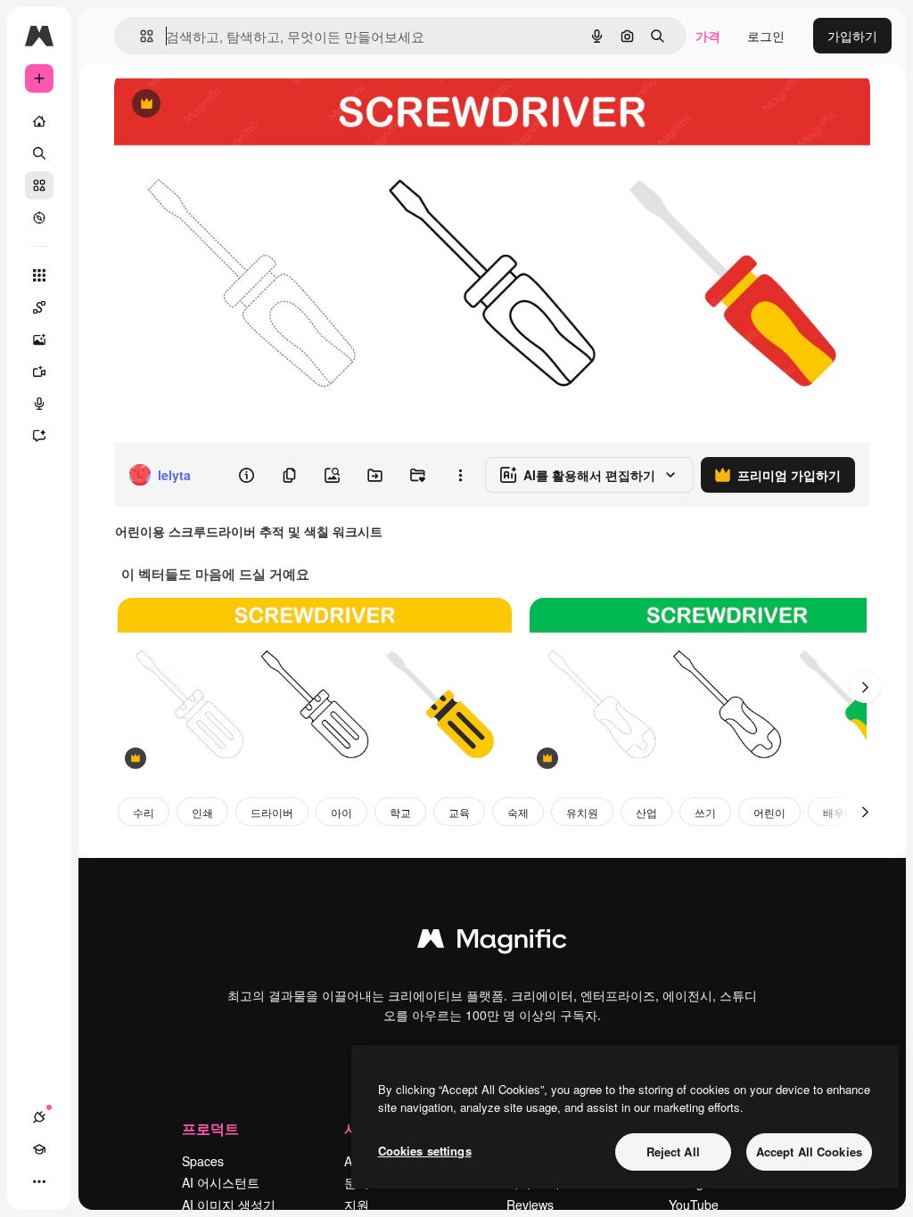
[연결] (39, 1117)
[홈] (39, 121)
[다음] (865, 687)
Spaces (203, 1161)
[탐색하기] (39, 217)
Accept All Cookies (809, 1151)
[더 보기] (39, 1181)
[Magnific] (492, 942)
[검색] (39, 153)
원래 (216, 104)
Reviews (530, 1204)
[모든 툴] (39, 275)
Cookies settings (425, 1150)
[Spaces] (39, 307)
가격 (707, 36)
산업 (646, 812)
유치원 (582, 812)
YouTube (694, 1204)
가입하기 (852, 36)
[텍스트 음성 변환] (39, 403)
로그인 (766, 36)
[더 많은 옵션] (460, 475)
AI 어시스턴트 (220, 1182)
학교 (400, 812)
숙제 (518, 812)
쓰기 (705, 812)
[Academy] (39, 1149)
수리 (143, 812)
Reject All (673, 1151)
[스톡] (39, 185)
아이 (341, 812)
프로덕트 (210, 1128)
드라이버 (272, 812)
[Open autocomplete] (139, 36)
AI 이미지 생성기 (229, 1204)
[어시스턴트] (39, 435)
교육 (459, 812)
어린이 (769, 812)
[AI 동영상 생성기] (39, 371)
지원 (356, 1204)
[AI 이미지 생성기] (39, 339)
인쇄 (202, 812)
